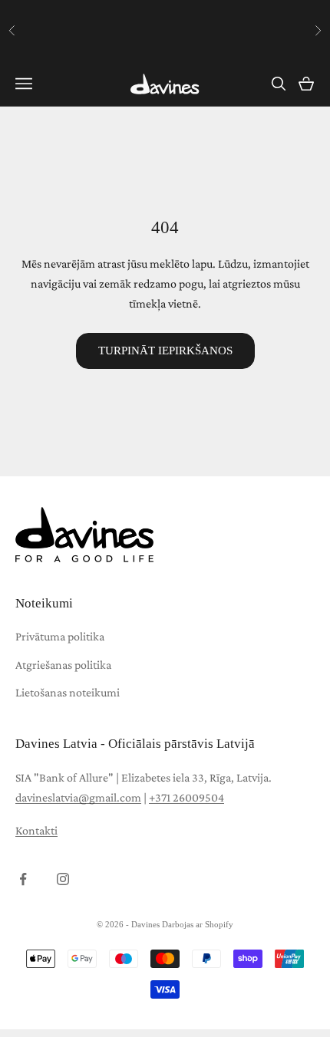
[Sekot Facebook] (23, 879)
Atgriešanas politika (63, 664)
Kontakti (36, 830)
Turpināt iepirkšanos (165, 350)
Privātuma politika (59, 636)
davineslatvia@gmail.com (78, 797)
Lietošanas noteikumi (67, 692)
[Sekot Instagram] (63, 879)
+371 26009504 (186, 797)
